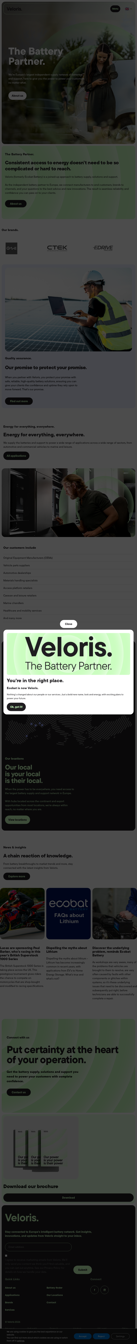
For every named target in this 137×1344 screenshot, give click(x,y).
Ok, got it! (16, 707)
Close (68, 624)
